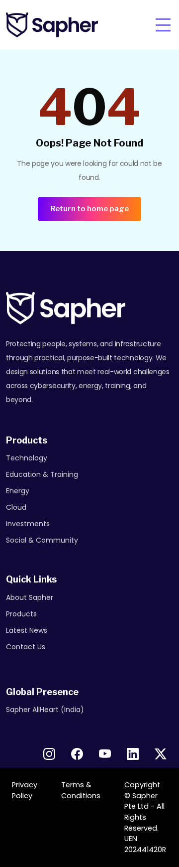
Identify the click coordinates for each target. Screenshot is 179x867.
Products (21, 614)
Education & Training (42, 474)
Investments (28, 524)
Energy (17, 491)
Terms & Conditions (80, 790)
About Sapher (29, 597)
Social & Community (42, 540)
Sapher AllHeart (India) (45, 710)
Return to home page (89, 208)
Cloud (16, 507)
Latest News (26, 630)
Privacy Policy (24, 790)
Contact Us (25, 647)
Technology (26, 458)
